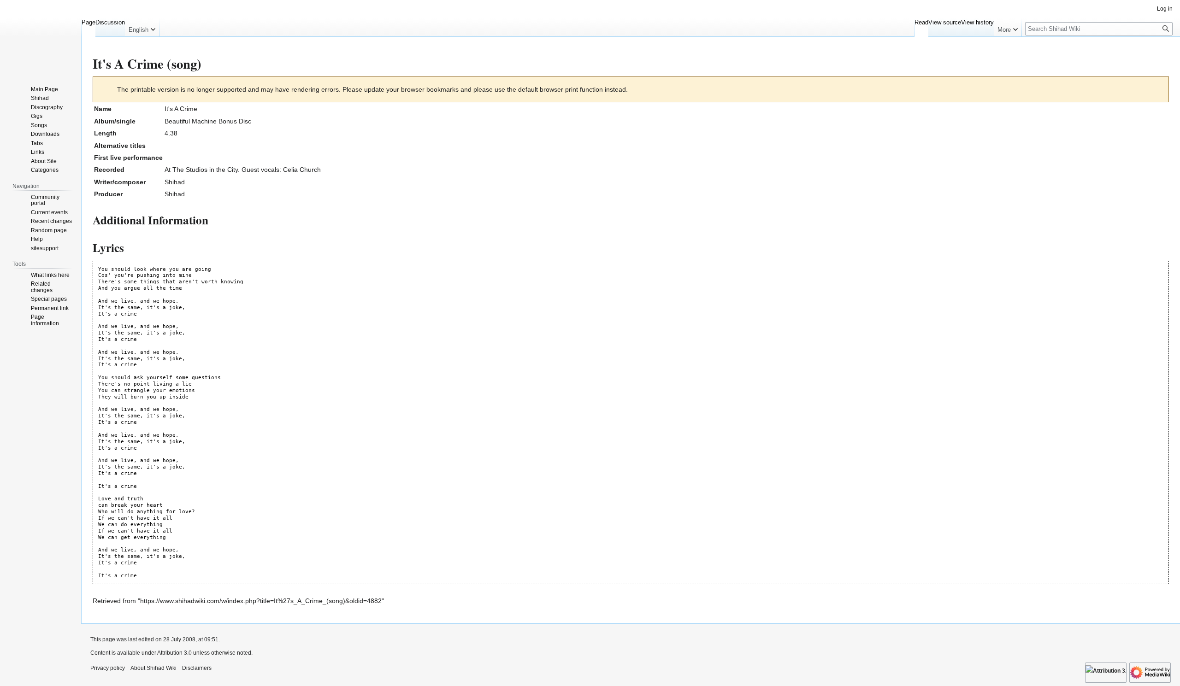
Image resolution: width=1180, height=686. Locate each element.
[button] (142, 27)
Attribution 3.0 (175, 653)
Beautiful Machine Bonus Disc (208, 121)
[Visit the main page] (40, 37)
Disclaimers (197, 668)
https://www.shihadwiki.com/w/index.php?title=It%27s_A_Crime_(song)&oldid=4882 (261, 600)
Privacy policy (107, 668)
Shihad (175, 182)
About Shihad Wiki (153, 668)
